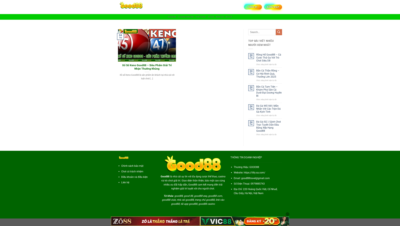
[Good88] (133, 7)
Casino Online (185, 17)
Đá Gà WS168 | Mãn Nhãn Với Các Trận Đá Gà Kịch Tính (268, 108)
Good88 (172, 17)
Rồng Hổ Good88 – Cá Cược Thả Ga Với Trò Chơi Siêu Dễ (268, 57)
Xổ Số (211, 17)
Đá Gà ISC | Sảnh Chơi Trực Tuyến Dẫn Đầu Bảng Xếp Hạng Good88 (268, 126)
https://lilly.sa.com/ (254, 172)
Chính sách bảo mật (132, 165)
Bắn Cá (220, 17)
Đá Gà (229, 17)
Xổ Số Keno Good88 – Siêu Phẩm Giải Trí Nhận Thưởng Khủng (147, 67)
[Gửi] (279, 32)
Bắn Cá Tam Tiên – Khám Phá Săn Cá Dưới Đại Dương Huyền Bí (269, 91)
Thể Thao (201, 17)
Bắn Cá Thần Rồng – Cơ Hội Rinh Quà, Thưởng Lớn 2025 (267, 73)
